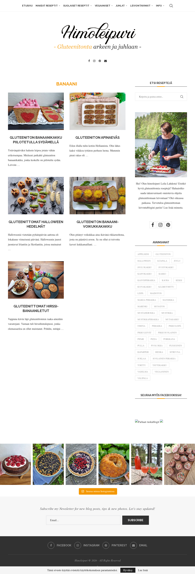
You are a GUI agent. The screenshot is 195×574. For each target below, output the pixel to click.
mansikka (168, 299)
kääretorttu (166, 286)
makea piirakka (146, 299)
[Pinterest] (100, 61)
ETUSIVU (27, 5)
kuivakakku (144, 286)
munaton (159, 306)
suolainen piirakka (164, 358)
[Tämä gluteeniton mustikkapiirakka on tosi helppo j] (48, 464)
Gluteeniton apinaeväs (97, 137)
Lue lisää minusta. (173, 207)
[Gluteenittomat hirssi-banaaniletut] (36, 280)
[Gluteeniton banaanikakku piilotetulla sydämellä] (36, 111)
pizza (154, 339)
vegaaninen (162, 371)
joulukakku (144, 267)
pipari (140, 339)
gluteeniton (163, 254)
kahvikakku (144, 273)
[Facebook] (89, 61)
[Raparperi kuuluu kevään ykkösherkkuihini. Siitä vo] (146, 464)
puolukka (157, 345)
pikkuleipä (175, 325)
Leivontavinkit (140, 5)
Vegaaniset (102, 5)
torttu (141, 365)
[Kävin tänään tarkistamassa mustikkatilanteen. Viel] (81, 464)
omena (141, 325)
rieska (159, 352)
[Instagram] (94, 61)
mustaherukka (146, 312)
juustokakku (166, 267)
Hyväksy (128, 570)
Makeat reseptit (47, 5)
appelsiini (143, 254)
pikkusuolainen (167, 332)
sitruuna (175, 352)
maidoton (156, 293)
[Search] (171, 5)
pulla (140, 345)
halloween (144, 260)
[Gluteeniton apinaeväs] (97, 111)
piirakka (157, 325)
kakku (162, 273)
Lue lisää (143, 570)
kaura (165, 280)
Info (159, 5)
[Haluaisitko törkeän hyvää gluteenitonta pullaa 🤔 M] (113, 464)
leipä (140, 293)
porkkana (169, 339)
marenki (142, 306)
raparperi (143, 352)
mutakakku (172, 319)
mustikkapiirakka (148, 319)
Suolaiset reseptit (76, 5)
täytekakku (160, 365)
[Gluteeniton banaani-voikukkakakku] (97, 195)
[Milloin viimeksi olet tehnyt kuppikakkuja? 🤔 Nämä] (179, 464)
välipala (142, 378)
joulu (177, 260)
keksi (179, 280)
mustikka (167, 312)
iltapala (162, 260)
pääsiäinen (175, 345)
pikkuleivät (144, 332)
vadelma (142, 371)
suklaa (141, 358)
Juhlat (120, 5)
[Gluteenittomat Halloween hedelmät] (36, 195)
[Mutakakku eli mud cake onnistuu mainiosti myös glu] (15, 464)
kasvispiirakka (146, 280)
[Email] (105, 61)
